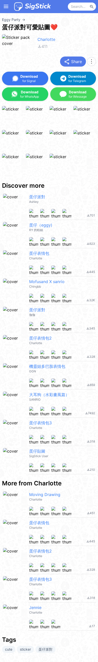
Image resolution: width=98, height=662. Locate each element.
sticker (25, 649)
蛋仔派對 (45, 649)
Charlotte (46, 39)
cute (8, 649)
